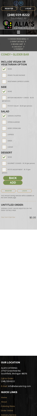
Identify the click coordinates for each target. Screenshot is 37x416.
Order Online (7, 410)
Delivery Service (8, 415)
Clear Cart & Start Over (8, 217)
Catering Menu (8, 406)
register (8, 191)
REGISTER (9, 9)
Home (4, 397)
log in (24, 191)
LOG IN (28, 9)
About (4, 402)
